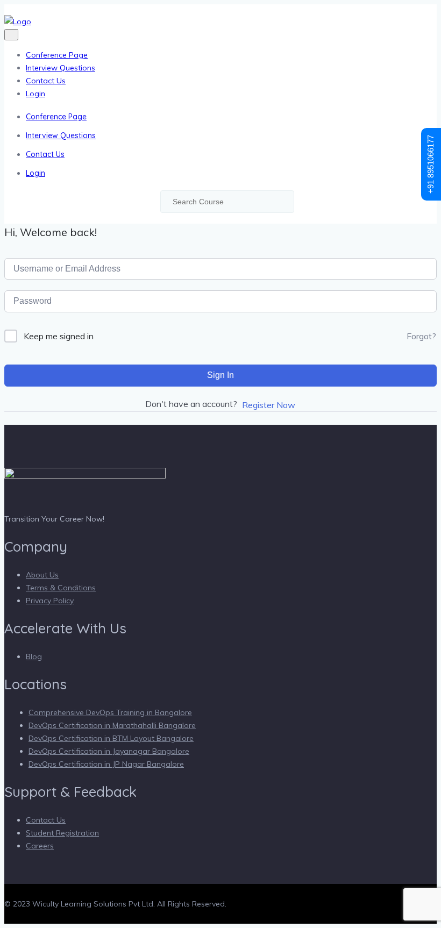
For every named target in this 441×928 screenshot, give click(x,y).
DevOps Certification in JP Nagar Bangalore (106, 764)
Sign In (220, 375)
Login (35, 93)
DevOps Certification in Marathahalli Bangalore (112, 725)
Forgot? (421, 336)
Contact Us (46, 80)
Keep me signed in (59, 336)
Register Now (268, 404)
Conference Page (57, 55)
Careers (40, 846)
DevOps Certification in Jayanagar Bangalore (109, 751)
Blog (34, 656)
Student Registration (62, 833)
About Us (42, 575)
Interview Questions (60, 68)
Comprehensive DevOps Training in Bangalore (110, 712)
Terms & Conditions (61, 588)
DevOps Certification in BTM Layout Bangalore (111, 738)
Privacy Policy (50, 600)
